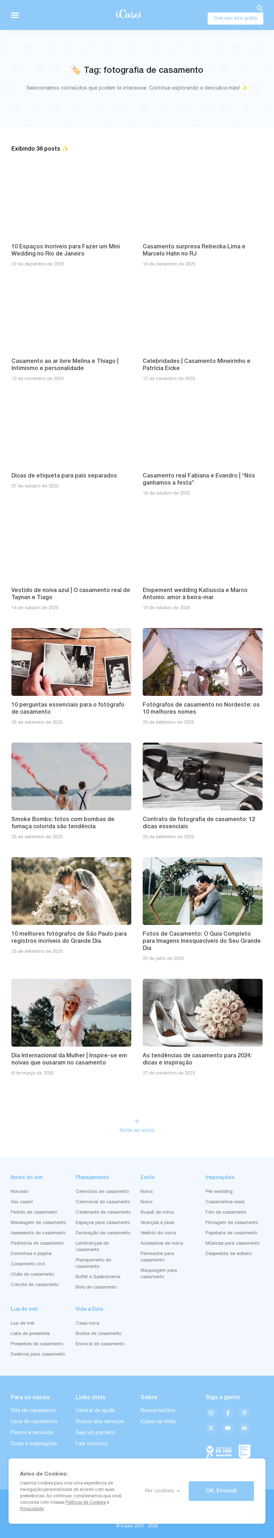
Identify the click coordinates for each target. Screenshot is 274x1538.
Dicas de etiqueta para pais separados (64, 476)
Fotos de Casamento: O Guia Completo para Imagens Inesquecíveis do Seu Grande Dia (202, 941)
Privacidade (32, 1509)
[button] (15, 15)
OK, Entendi (221, 1490)
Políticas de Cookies (85, 1502)
